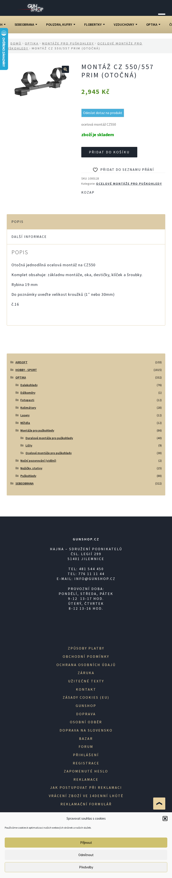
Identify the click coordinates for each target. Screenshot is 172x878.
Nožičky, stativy (31, 468)
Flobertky (93, 24)
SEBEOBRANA (24, 24)
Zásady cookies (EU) (86, 697)
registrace (86, 763)
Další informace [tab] (29, 236)
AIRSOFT (21, 362)
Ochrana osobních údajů (86, 664)
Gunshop (86, 705)
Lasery (25, 415)
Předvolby (86, 867)
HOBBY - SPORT (26, 370)
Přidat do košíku (109, 152)
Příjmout (86, 842)
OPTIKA (151, 24)
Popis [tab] (17, 221)
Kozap (88, 192)
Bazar (86, 738)
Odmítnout (86, 855)
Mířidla (25, 423)
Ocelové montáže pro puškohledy (129, 184)
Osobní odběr (86, 722)
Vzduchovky (124, 24)
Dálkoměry (27, 393)
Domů (16, 43)
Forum (86, 746)
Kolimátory (28, 408)
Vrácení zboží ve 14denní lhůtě (86, 795)
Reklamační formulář (86, 804)
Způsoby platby (86, 648)
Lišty (29, 445)
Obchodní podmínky (86, 656)
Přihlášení (86, 755)
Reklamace (86, 779)
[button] (165, 818)
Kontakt (86, 689)
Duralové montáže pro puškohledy (49, 438)
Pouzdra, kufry (59, 24)
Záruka (86, 673)
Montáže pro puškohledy (68, 43)
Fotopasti (27, 400)
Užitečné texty (86, 681)
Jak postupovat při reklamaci (86, 787)
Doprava (86, 714)
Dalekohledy (29, 385)
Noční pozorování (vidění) (38, 461)
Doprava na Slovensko (86, 730)
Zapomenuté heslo (86, 771)
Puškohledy (28, 476)
